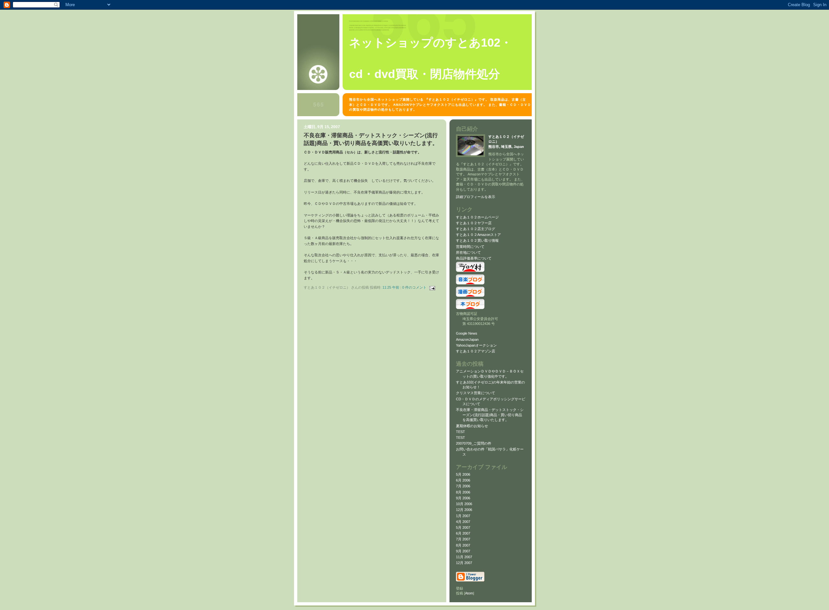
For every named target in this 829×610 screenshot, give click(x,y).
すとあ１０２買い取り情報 (477, 240)
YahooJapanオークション (476, 345)
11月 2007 (464, 557)
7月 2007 (463, 539)
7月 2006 (463, 486)
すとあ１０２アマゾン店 (475, 351)
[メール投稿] (431, 287)
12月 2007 (464, 563)
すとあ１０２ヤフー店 (474, 223)
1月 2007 (463, 516)
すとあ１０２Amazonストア (478, 235)
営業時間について (470, 247)
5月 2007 (463, 527)
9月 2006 (463, 498)
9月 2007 (463, 551)
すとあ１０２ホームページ (477, 217)
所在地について (468, 252)
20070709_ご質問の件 (473, 443)
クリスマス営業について (475, 393)
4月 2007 (463, 522)
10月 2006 (464, 504)
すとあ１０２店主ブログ (475, 229)
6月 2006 (463, 480)
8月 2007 (463, 545)
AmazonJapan (467, 339)
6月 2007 (463, 533)
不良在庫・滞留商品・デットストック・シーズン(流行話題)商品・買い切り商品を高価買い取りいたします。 (490, 415)
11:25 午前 (391, 287)
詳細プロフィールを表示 (475, 197)
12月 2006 (464, 510)
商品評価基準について (474, 258)
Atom (469, 593)
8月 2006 (463, 492)
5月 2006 (463, 474)
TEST (460, 432)
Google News (466, 333)
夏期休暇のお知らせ (474, 426)
